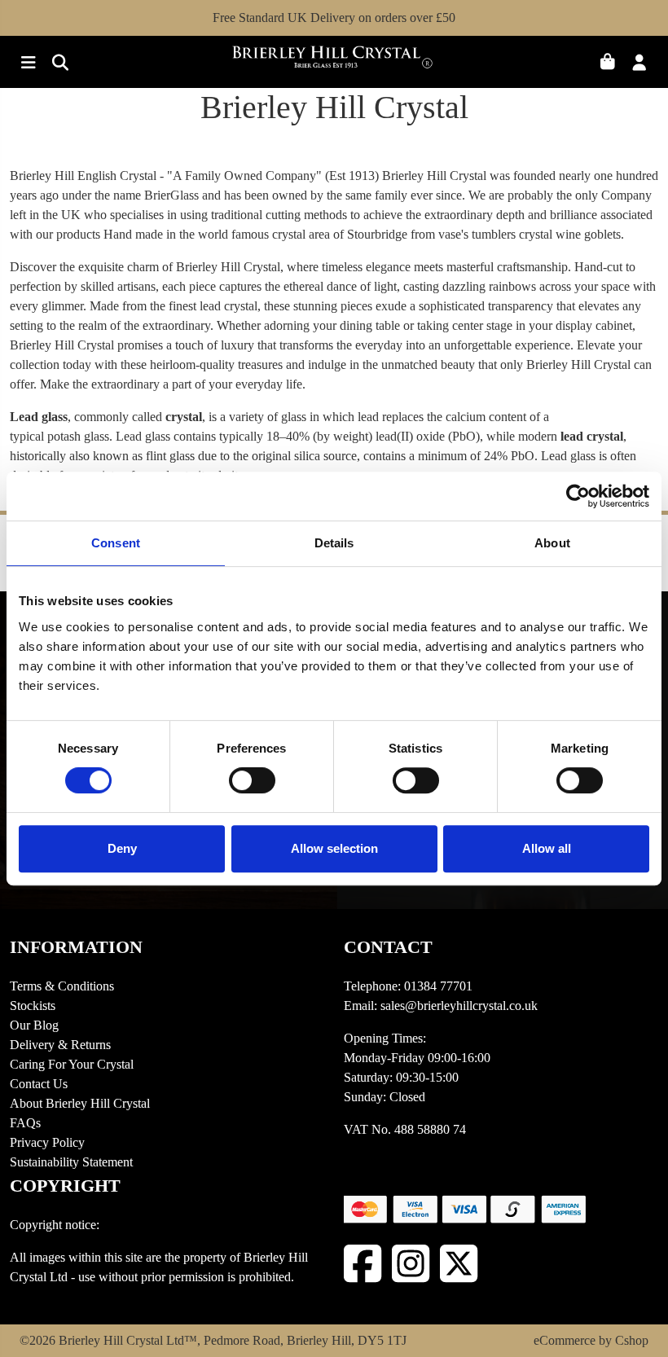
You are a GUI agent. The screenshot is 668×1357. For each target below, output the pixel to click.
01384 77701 (438, 986)
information (76, 947)
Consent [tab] (115, 543)
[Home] (333, 62)
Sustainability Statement (71, 1162)
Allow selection (334, 848)
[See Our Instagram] (411, 1264)
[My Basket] (614, 64)
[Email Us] (56, 64)
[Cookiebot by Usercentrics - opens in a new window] (578, 496)
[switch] (252, 780)
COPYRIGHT (65, 1185)
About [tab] (552, 543)
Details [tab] (334, 543)
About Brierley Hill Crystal (80, 1103)
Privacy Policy (47, 1142)
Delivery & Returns (60, 1045)
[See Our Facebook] (363, 1264)
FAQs (25, 1123)
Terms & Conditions (62, 986)
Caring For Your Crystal (72, 1064)
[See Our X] (459, 1264)
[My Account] (644, 64)
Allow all (546, 848)
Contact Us (39, 1084)
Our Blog (34, 1025)
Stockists (32, 1005)
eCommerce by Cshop (591, 1340)
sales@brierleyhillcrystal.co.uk (459, 1005)
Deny (122, 848)
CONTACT (388, 947)
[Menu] (26, 64)
